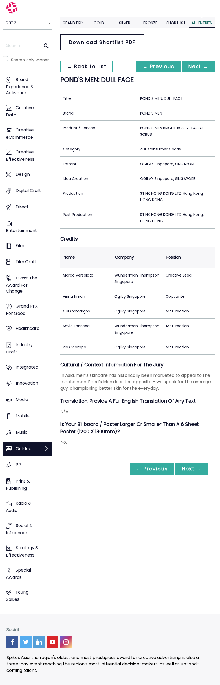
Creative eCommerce (20, 133)
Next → (198, 66)
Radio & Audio (18, 507)
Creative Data (20, 111)
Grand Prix (73, 22)
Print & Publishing (18, 485)
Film (20, 245)
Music (22, 432)
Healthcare (27, 328)
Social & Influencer (19, 529)
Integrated (27, 367)
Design (23, 174)
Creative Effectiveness (20, 156)
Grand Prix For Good (22, 309)
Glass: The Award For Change (21, 284)
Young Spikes (17, 596)
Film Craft (26, 262)
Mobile (23, 416)
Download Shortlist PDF (102, 42)
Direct (22, 207)
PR (18, 465)
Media (22, 400)
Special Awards (18, 573)
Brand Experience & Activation (20, 86)
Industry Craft (19, 348)
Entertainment (21, 230)
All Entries (202, 22)
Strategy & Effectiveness (22, 551)
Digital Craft (28, 190)
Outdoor (24, 448)
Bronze (150, 22)
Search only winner (30, 59)
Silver (124, 22)
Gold (99, 22)
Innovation (27, 383)
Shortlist (176, 22)
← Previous (158, 66)
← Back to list (87, 66)
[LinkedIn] (39, 642)
